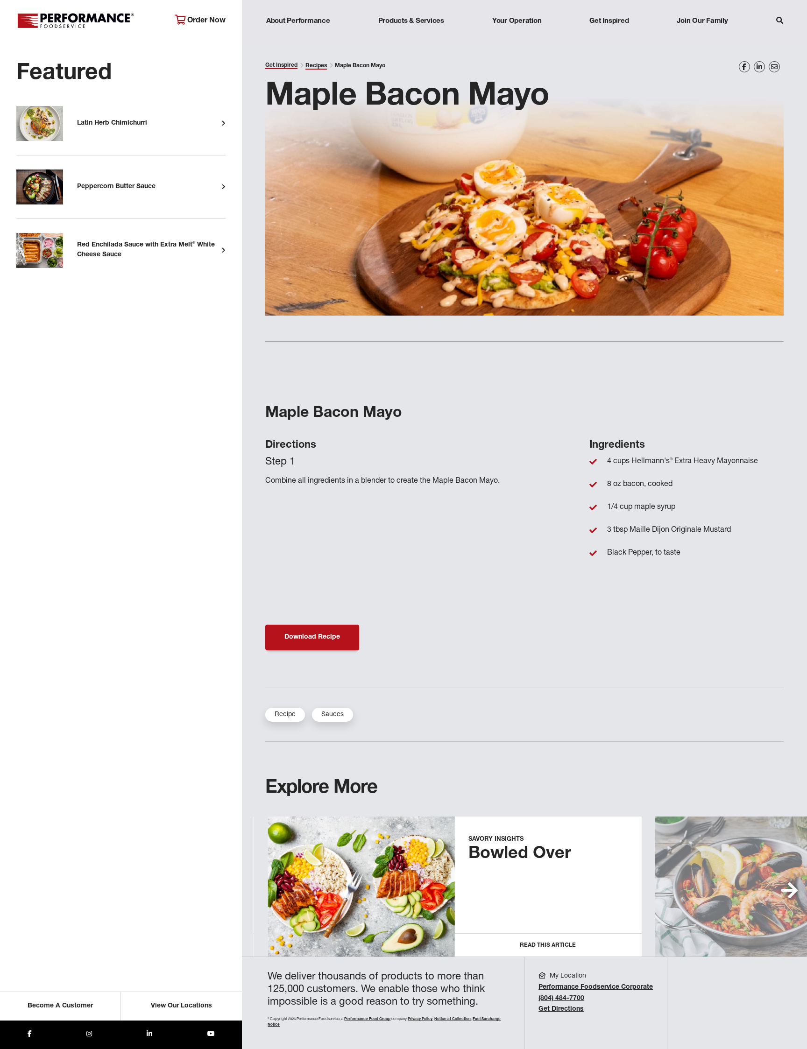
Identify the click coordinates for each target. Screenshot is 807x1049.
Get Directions (561, 1009)
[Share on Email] (774, 66)
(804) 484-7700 (561, 998)
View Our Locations (181, 1006)
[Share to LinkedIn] (149, 1035)
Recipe (285, 714)
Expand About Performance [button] (298, 39)
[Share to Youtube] (211, 1035)
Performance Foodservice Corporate (595, 987)
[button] (789, 890)
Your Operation (517, 21)
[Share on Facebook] (744, 66)
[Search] (779, 21)
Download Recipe (312, 637)
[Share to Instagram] (89, 1035)
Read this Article (548, 945)
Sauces (332, 714)
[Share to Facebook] (30, 1035)
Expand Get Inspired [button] (609, 39)
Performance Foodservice (88, 21)
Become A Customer (60, 1006)
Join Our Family (702, 21)
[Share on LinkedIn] (759, 66)
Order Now (205, 21)
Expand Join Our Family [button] (702, 39)
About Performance (298, 21)
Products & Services (411, 21)
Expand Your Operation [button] (517, 39)
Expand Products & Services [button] (411, 39)
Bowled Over (519, 854)
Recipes (316, 66)
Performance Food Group (367, 1019)
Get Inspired (609, 21)
